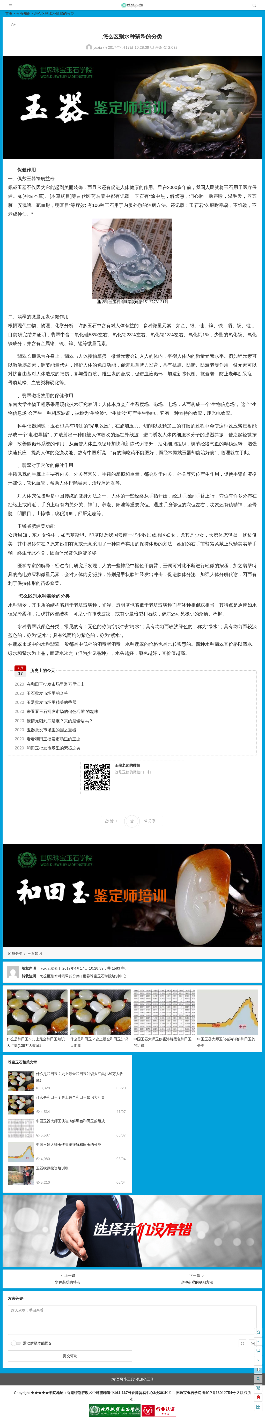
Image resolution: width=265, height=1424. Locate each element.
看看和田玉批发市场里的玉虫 (47, 739)
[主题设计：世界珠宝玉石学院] (115, 1415)
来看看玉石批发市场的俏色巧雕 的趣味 (56, 711)
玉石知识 (23, 13)
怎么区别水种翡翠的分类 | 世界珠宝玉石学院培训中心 (83, 976)
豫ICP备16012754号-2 (220, 1393)
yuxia (97, 47)
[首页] (258, 1332)
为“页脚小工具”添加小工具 (132, 1379)
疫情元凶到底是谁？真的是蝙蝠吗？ (54, 721)
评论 (158, 47)
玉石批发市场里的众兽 (41, 693)
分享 (152, 821)
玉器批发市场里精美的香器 (45, 702)
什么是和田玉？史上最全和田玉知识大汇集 (70, 1097)
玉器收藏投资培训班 (52, 1168)
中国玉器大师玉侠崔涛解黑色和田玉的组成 (70, 1121)
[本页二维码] (258, 1407)
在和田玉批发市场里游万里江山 (50, 684)
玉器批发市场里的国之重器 (45, 730)
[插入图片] (253, 1343)
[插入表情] (242, 1343)
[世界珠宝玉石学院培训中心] (132, 6)
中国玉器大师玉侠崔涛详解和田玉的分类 (68, 1144)
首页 (8, 13)
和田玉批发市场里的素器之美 (47, 748)
